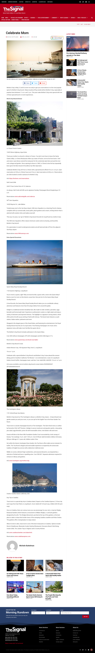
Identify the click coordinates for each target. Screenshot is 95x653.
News (6, 17)
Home (2, 17)
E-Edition (21, 1)
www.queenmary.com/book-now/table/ (26, 340)
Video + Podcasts (81, 17)
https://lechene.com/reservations (19, 178)
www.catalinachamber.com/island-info (20, 532)
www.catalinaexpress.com (22, 536)
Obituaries (50, 1)
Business (33, 17)
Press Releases (25, 19)
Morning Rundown (12, 1)
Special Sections (5, 19)
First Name (34, 610)
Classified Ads (42, 1)
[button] (92, 18)
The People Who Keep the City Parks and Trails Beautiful (53, 597)
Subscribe (4, 1)
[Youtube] (86, 2)
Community (54, 17)
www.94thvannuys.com (22, 233)
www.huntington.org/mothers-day (19, 460)
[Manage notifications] (91, 650)
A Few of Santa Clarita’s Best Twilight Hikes (81, 72)
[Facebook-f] (80, 649)
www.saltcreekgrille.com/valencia (25, 196)
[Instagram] (89, 2)
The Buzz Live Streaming (17, 17)
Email (62, 610)
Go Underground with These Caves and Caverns (82, 62)
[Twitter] (83, 2)
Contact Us (27, 1)
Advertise (34, 1)
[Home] (75, 24)
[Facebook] (80, 2)
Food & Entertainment (43, 17)
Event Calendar (64, 17)
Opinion (73, 17)
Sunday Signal (15, 19)
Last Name (48, 610)
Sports (26, 17)
